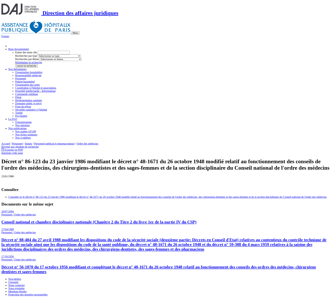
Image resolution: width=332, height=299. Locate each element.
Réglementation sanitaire (28, 100)
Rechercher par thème (27, 59)
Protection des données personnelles (28, 294)
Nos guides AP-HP (25, 131)
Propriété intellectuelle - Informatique (35, 91)
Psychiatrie (21, 115)
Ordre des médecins (87, 143)
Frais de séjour (23, 106)
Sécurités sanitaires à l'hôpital (31, 109)
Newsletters (14, 279)
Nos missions (22, 125)
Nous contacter (16, 285)
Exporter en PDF (13, 149)
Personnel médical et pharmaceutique (54, 143)
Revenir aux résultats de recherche (20, 146)
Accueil (5, 143)
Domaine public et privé (28, 103)
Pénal (18, 97)
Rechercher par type (26, 55)
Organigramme (23, 122)
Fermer (5, 36)
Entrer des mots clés (26, 52)
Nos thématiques (17, 69)
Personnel (20, 78)
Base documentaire (18, 49)
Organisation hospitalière (28, 72)
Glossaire (13, 282)
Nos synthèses (23, 137)
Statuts (28, 143)
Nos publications (17, 128)
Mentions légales (17, 291)
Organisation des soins (27, 84)
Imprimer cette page (12, 152)
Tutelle (19, 112)
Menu (75, 33)
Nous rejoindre (16, 288)
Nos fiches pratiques (26, 134)
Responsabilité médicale (28, 75)
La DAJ (12, 119)
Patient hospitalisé (25, 81)
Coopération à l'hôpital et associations (35, 87)
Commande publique (26, 94)
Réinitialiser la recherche (28, 62)
